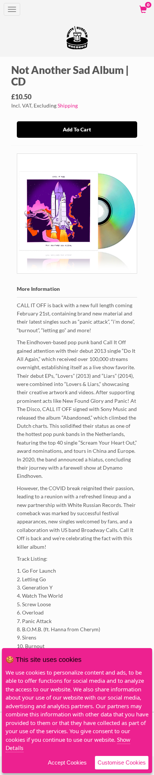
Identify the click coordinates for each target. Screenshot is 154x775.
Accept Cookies (67, 762)
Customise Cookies (122, 762)
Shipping (68, 105)
